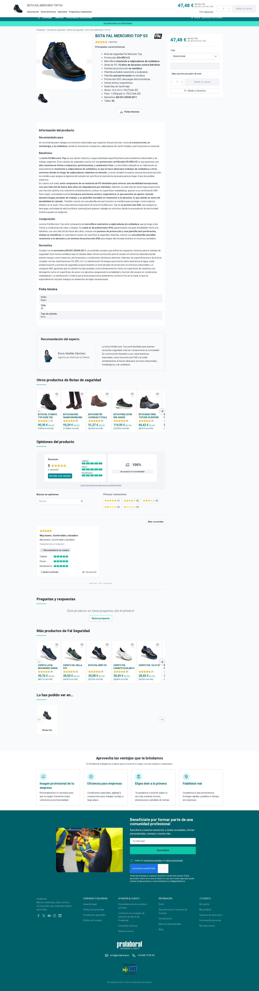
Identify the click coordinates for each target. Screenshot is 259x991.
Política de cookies (92, 920)
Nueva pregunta (101, 618)
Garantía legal (90, 904)
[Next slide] (89, 61)
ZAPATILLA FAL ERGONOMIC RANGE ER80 (48, 667)
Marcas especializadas (170, 924)
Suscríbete (163, 850)
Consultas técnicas (128, 925)
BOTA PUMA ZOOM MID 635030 (122, 416)
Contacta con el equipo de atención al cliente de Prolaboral (131, 917)
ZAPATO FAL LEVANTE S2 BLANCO (123, 666)
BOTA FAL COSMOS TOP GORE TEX (47, 416)
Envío (161, 904)
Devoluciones (165, 918)
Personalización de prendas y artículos (132, 906)
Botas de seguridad (75, 30)
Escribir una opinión (60, 476)
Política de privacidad (93, 909)
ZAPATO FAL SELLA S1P (72, 666)
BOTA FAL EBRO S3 (97, 665)
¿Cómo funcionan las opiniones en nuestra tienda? (100, 485)
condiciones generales (153, 861)
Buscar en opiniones (48, 494)
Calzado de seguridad (56, 30)
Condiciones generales (94, 915)
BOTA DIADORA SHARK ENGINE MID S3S (72, 416)
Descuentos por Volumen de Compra (173, 911)
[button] (43, 98)
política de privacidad (174, 861)
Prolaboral (41, 30)
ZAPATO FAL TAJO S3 (149, 665)
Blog (161, 929)
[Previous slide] (39, 61)
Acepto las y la (159, 861)
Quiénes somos (126, 931)
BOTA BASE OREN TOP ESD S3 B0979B (148, 416)
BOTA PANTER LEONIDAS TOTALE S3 (97, 416)
